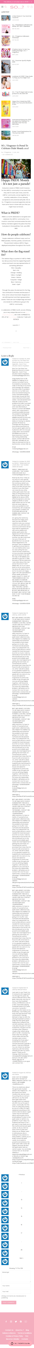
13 (21, 1200)
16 (21, 1225)
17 (21, 1233)
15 (21, 1216)
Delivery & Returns (9, 1333)
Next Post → (27, 348)
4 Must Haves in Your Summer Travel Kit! (21, 16)
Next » (21, 1258)
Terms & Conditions (25, 1333)
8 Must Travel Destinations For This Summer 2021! (21, 132)
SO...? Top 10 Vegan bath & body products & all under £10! (22, 92)
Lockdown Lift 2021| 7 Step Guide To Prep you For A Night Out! (22, 77)
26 (21, 1250)
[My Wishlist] (28, 7)
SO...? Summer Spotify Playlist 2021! (21, 61)
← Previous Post (6, 348)
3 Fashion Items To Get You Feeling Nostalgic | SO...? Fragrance (21, 51)
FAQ (26, 1336)
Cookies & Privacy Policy (14, 1336)
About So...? (20, 1330)
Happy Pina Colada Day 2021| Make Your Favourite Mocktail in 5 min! (22, 103)
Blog (27, 1330)
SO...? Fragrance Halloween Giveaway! (20, 37)
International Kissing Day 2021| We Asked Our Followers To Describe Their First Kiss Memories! (21, 122)
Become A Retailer (12, 1339)
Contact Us (9, 1330)
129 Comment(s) (7, 154)
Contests (24, 1339)
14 (21, 1208)
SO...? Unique (12, 317)
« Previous (21, 1174)
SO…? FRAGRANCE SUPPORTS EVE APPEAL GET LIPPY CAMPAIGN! (22, 25)
